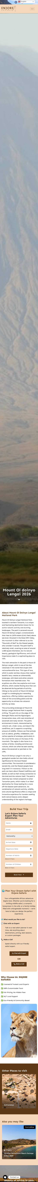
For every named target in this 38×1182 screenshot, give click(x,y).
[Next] (32, 1091)
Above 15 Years (9, 859)
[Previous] (6, 1091)
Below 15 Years (9, 868)
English (23, 1)
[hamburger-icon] (32, 8)
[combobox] (19, 842)
